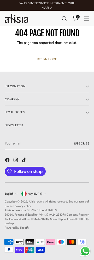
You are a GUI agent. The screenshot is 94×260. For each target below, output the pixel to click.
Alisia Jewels (36, 201)
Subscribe (81, 143)
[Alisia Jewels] (16, 18)
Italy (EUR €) (35, 194)
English (9, 194)
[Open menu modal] (86, 18)
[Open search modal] (64, 18)
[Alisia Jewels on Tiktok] (24, 160)
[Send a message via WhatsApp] (85, 251)
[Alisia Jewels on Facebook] (8, 160)
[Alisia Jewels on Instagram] (16, 160)
